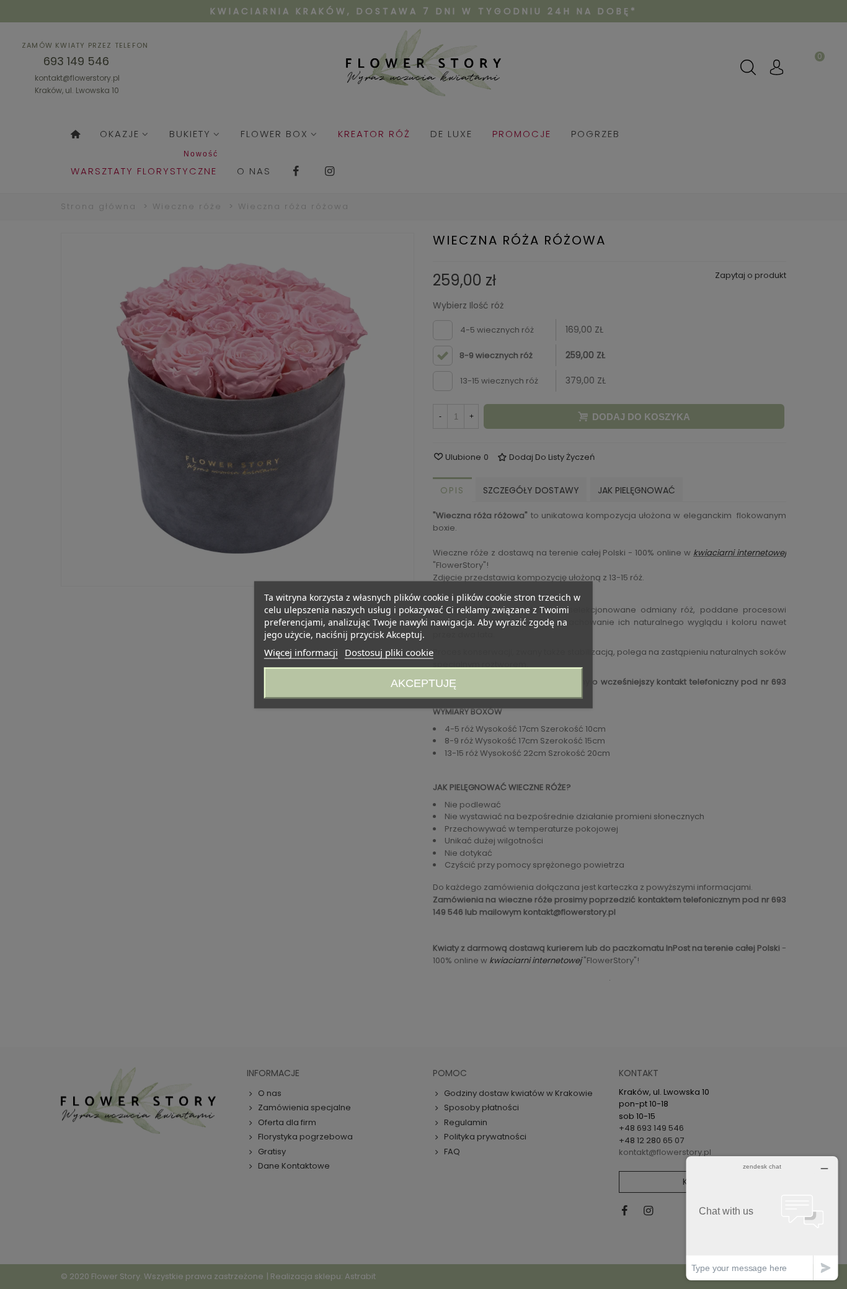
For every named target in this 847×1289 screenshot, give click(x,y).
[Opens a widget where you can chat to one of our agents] (762, 1218)
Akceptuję (423, 682)
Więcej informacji (301, 651)
